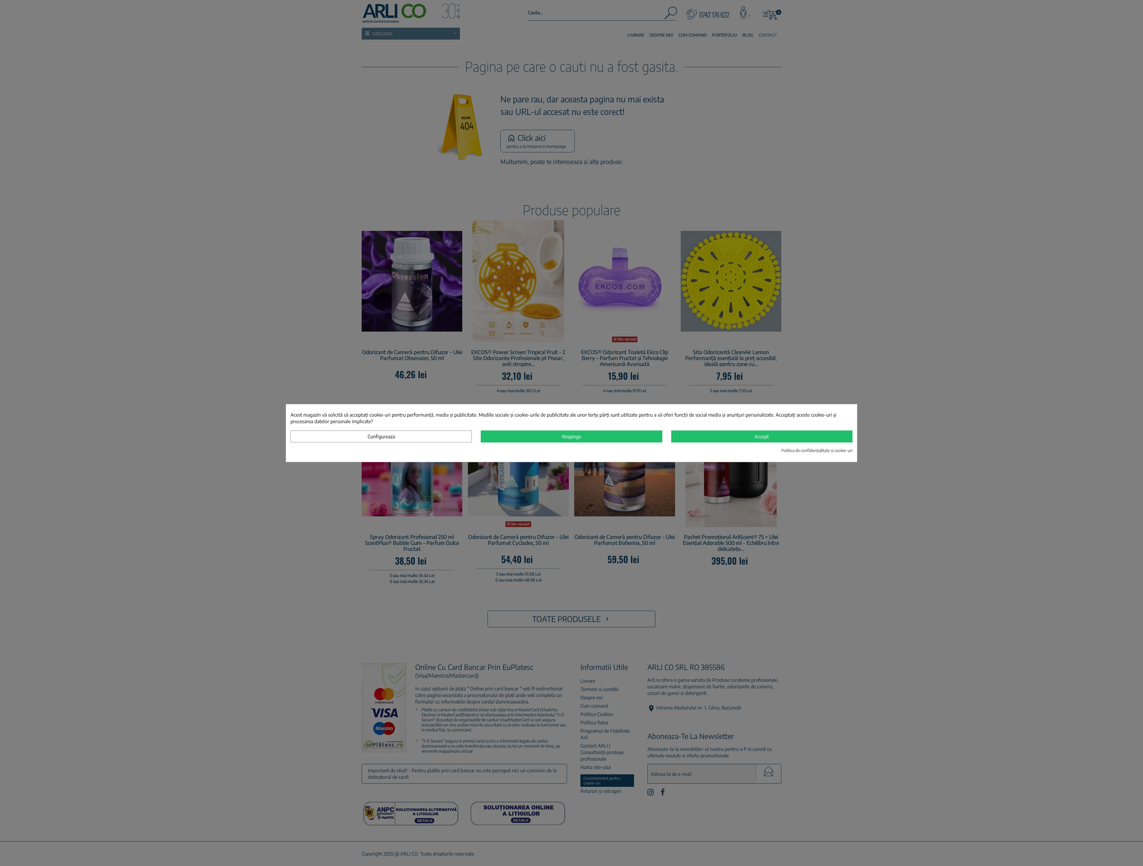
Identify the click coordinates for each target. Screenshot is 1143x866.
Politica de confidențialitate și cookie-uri (816, 450)
